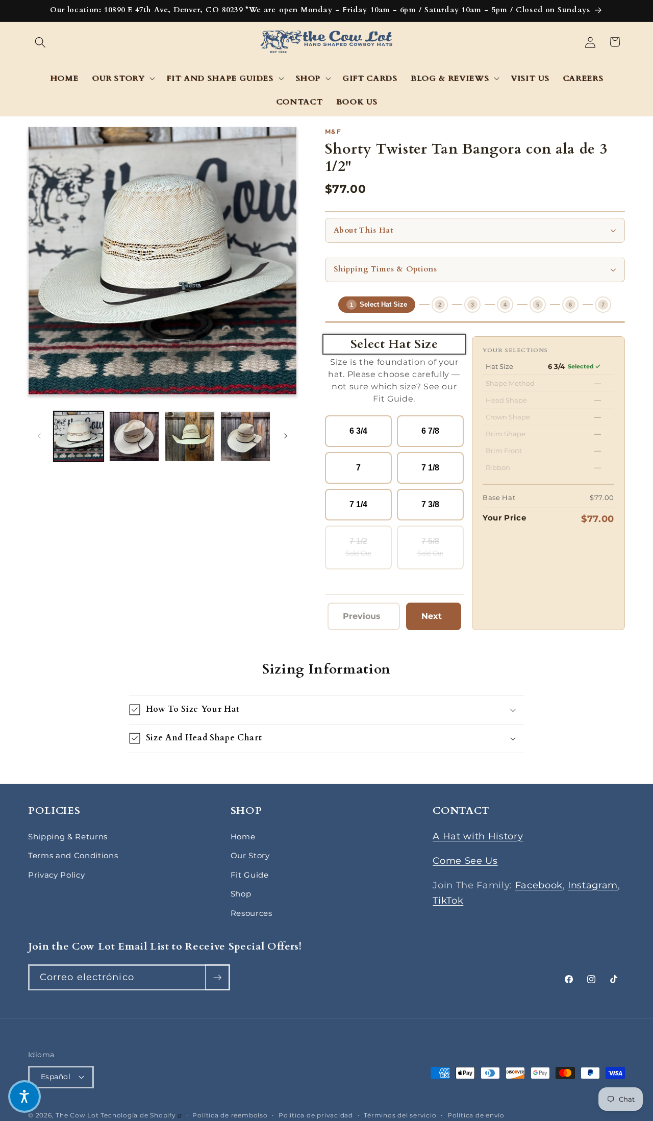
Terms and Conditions (73, 855)
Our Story (250, 855)
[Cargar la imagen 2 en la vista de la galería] (134, 436)
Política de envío (476, 1115)
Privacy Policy (56, 875)
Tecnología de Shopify (141, 1115)
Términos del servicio (400, 1115)
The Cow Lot (77, 1115)
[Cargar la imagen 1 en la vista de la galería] (79, 436)
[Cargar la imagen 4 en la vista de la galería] (245, 436)
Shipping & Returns (68, 836)
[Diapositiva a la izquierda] (39, 436)
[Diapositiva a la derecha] (285, 436)
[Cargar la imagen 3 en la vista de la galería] (190, 436)
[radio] (358, 431)
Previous (364, 619)
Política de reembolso (229, 1115)
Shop (241, 894)
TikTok (448, 900)
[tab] (376, 304)
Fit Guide (250, 875)
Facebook (539, 885)
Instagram (593, 885)
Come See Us (465, 860)
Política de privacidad (316, 1115)
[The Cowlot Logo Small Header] (326, 42)
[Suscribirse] (217, 977)
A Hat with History (478, 836)
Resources (251, 913)
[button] (40, 42)
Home (243, 836)
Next (437, 619)
